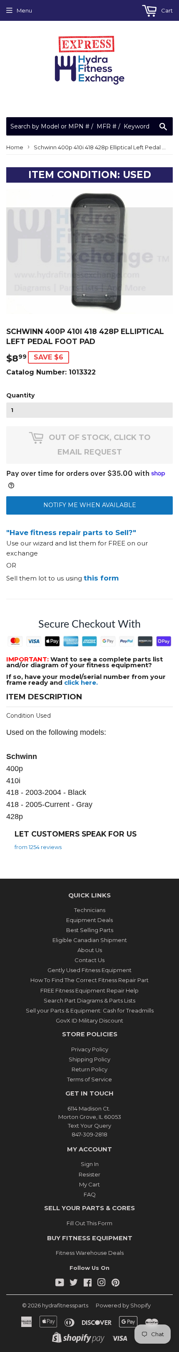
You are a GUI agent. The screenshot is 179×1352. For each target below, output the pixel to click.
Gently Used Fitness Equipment (89, 970)
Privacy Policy (89, 1049)
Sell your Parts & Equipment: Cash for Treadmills (90, 1010)
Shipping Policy (89, 1059)
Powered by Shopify (123, 1305)
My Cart (89, 1184)
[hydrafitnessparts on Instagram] (101, 1283)
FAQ (90, 1194)
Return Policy (89, 1069)
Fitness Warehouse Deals (90, 1252)
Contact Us (89, 960)
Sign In (90, 1164)
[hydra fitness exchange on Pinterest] (115, 1283)
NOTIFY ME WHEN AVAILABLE (89, 505)
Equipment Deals (89, 920)
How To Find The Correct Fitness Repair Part (89, 980)
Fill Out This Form (89, 1223)
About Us (89, 950)
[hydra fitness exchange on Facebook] (87, 1283)
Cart (166, 10)
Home (14, 147)
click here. (81, 682)
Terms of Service (89, 1079)
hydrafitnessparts (65, 1305)
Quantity (20, 395)
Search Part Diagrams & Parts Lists (89, 1000)
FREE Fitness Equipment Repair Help (89, 990)
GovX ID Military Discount (89, 1020)
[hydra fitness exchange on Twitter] (74, 1283)
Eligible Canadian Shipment (89, 940)
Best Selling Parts (89, 930)
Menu (24, 10)
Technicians (89, 910)
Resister (89, 1174)
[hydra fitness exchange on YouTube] (59, 1283)
